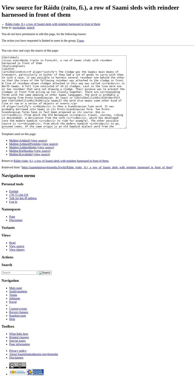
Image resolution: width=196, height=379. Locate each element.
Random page (17, 315)
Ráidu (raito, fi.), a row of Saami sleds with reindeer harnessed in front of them (52, 24)
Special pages (17, 340)
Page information (19, 344)
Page (12, 216)
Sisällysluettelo (18, 291)
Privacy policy (18, 350)
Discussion (15, 220)
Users (80, 40)
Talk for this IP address (23, 198)
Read (12, 242)
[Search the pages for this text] (45, 273)
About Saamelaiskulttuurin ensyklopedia (33, 354)
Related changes (19, 337)
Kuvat (13, 301)
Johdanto (14, 298)
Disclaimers (16, 357)
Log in (13, 201)
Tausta (13, 295)
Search (7, 265)
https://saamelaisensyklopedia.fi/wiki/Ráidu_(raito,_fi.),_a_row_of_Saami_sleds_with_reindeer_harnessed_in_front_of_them (97, 167)
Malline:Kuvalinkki (21, 154)
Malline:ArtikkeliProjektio (25, 144)
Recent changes (18, 312)
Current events (18, 308)
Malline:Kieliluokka (21, 150)
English (13, 191)
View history (17, 249)
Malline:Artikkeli (19, 140)
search (30, 27)
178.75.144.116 (18, 194)
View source (16, 246)
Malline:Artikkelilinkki (23, 147)
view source (39, 140)
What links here (18, 333)
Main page (15, 288)
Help (12, 319)
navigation (19, 27)
